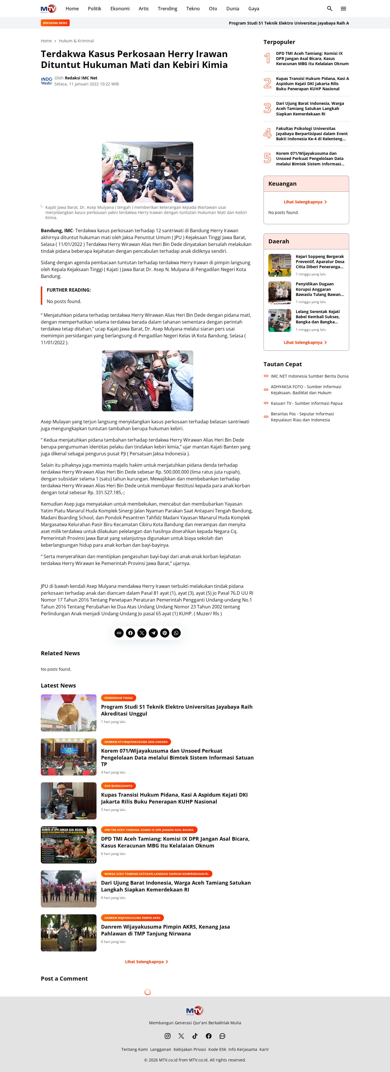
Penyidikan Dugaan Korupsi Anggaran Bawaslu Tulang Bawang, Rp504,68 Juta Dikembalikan (320, 289)
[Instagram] (167, 1036)
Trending (167, 8)
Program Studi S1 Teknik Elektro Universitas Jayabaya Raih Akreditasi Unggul (284, 23)
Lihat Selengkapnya (144, 961)
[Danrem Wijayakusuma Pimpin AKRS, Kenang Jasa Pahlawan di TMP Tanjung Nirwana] (69, 932)
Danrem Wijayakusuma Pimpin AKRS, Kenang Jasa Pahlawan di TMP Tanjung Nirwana (165, 930)
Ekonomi (120, 8)
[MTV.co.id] (49, 8)
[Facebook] (130, 633)
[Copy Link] (119, 633)
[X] (141, 633)
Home (72, 8)
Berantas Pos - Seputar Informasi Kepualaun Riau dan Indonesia (302, 416)
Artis (144, 8)
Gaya (253, 8)
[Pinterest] (164, 633)
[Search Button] (329, 8)
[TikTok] (195, 1036)
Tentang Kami (134, 1049)
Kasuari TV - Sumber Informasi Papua (307, 403)
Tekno (193, 8)
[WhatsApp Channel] (222, 1036)
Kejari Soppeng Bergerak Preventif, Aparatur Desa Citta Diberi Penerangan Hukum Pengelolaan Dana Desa (320, 262)
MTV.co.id (168, 1060)
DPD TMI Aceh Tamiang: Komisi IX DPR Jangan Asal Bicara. (149, 830)
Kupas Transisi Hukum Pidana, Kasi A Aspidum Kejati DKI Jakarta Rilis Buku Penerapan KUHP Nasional (174, 798)
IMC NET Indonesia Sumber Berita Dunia (310, 376)
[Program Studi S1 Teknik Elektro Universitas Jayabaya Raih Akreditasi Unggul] (69, 713)
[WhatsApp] (176, 633)
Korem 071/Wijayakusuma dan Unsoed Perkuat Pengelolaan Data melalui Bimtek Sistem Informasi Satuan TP (177, 758)
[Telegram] (153, 633)
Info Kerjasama (242, 1049)
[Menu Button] (343, 8)
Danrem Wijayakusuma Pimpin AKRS (132, 918)
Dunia (232, 8)
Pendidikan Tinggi (118, 698)
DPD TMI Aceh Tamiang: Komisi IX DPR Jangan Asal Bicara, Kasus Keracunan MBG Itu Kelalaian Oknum (175, 842)
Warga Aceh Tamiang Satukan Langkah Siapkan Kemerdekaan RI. (156, 874)
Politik (94, 8)
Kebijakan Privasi (190, 1049)
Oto (213, 8)
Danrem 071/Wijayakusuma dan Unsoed (136, 742)
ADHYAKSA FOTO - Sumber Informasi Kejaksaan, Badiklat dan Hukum (306, 389)
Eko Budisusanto (118, 786)
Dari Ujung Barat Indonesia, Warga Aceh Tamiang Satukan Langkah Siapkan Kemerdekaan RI (176, 886)
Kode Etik (217, 1049)
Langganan (160, 1049)
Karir (264, 1049)
